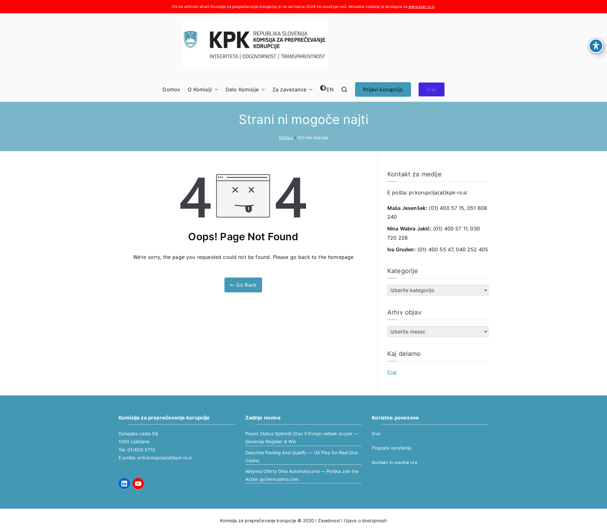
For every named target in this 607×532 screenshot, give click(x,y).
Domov (171, 89)
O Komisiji (200, 89)
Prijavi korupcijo (383, 89)
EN (330, 89)
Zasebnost (329, 520)
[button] (215, 89)
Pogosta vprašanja (391, 447)
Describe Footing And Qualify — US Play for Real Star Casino (301, 456)
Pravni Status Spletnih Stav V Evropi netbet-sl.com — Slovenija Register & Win (301, 437)
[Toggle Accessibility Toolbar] (596, 45)
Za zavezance (289, 89)
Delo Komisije (242, 89)
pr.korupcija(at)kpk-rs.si (438, 192)
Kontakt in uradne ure (394, 462)
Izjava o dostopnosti (365, 520)
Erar (431, 89)
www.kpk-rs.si (421, 6)
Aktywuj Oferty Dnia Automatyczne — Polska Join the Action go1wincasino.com (302, 475)
